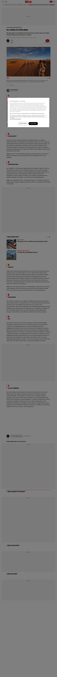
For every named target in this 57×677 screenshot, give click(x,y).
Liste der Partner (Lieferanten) (15, 119)
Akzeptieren (33, 123)
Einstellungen (23, 123)
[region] (28, 112)
